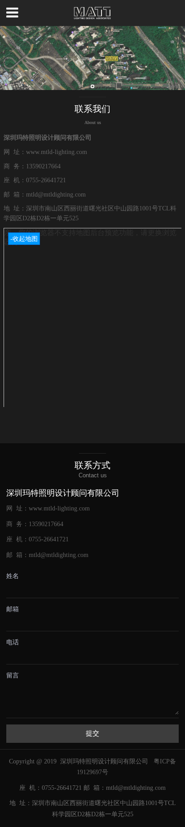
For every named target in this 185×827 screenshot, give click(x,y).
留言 (12, 675)
